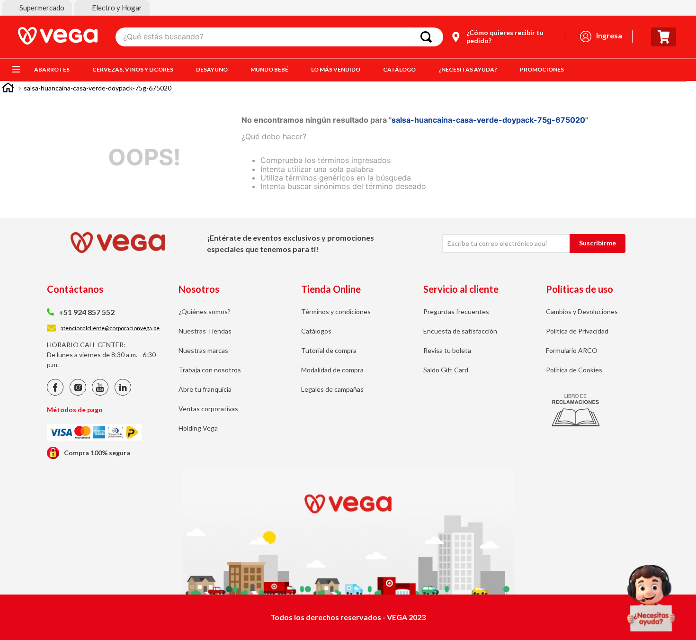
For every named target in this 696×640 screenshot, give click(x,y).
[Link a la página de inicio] (8, 89)
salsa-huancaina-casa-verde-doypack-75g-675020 (97, 88)
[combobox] (279, 36)
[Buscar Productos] (428, 36)
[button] (37, 8)
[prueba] (651, 598)
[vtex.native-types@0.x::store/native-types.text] (55, 393)
